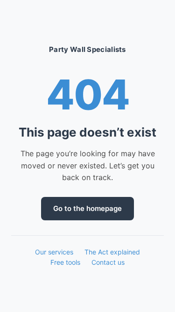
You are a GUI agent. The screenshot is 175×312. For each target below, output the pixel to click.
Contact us (108, 262)
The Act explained (112, 252)
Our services (54, 252)
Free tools (65, 262)
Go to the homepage (87, 208)
